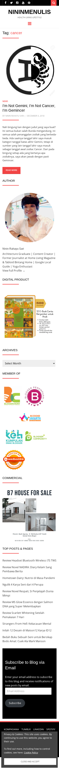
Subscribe (15, 703)
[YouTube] (23, 3)
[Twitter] (11, 3)
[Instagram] (17, 3)
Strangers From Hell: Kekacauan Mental (26, 623)
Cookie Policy (31, 752)
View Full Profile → (13, 270)
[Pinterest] (29, 3)
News (5, 101)
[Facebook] (5, 3)
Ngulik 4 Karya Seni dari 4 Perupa (22, 584)
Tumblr (26, 729)
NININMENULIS (29, 12)
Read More (11, 170)
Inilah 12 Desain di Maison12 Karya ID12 (26, 630)
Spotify (50, 729)
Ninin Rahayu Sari (14, 115)
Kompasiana (11, 729)
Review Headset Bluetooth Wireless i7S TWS (29, 560)
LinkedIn (38, 729)
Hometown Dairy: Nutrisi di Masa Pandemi (28, 578)
